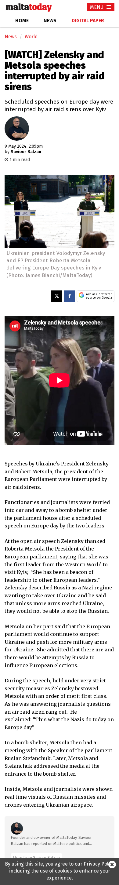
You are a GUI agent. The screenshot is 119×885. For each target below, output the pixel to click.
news (50, 20)
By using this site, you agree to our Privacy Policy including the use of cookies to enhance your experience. (59, 871)
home (22, 20)
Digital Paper (88, 20)
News (11, 36)
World (31, 36)
